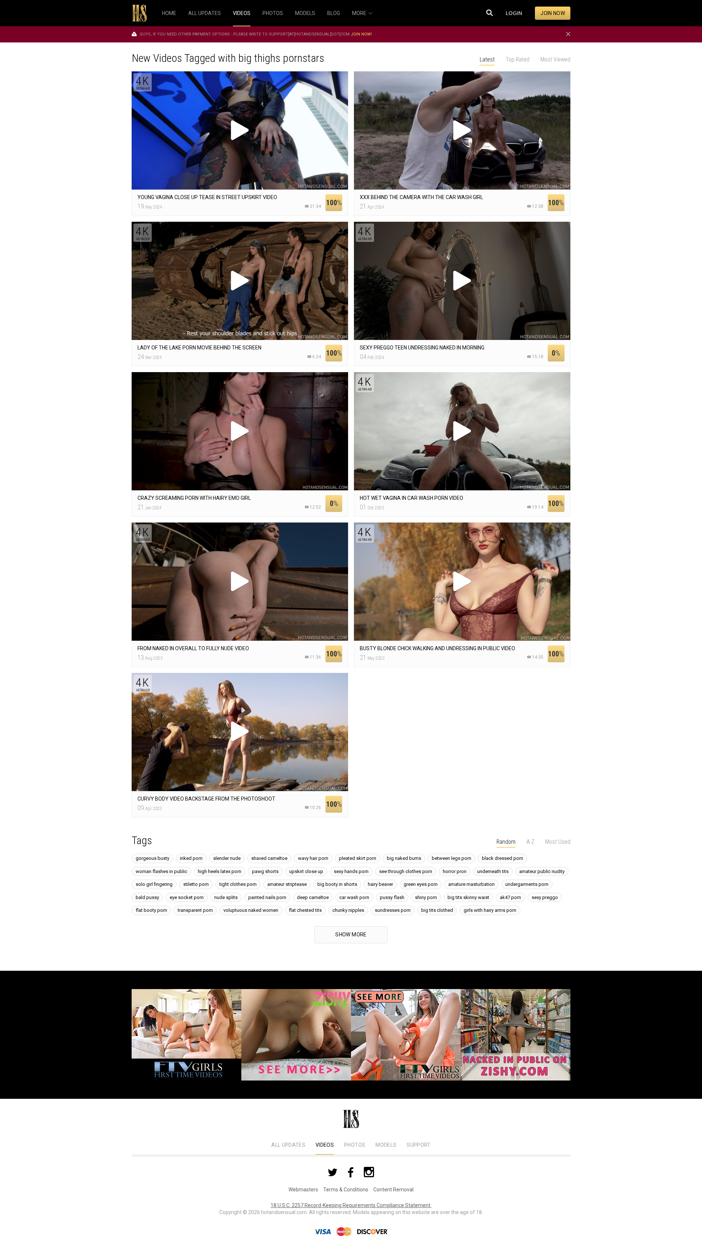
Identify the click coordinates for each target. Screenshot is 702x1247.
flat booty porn (151, 910)
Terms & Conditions (345, 1189)
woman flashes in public (161, 871)
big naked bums (404, 858)
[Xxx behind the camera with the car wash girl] (462, 130)
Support (418, 1145)
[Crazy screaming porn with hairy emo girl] (240, 431)
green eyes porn (421, 884)
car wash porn (354, 897)
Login (514, 13)
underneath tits (493, 871)
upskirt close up (306, 871)
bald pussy (147, 897)
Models (385, 1145)
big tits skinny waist (468, 897)
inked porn (191, 858)
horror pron (455, 871)
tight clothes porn (238, 884)
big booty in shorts (337, 884)
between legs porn (451, 858)
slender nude (227, 858)
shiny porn (426, 897)
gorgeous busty (152, 858)
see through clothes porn (405, 871)
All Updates (288, 1145)
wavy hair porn (313, 858)
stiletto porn (196, 884)
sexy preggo (545, 897)
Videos (325, 1145)
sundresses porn (393, 910)
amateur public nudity (542, 871)
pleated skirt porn (357, 858)
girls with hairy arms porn (490, 910)
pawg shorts (265, 871)
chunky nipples (348, 910)
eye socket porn (187, 897)
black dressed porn (502, 858)
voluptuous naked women (250, 910)
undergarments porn (526, 884)
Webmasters (303, 1189)
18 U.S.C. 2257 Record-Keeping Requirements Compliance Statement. (351, 1205)
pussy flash (392, 897)
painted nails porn (267, 897)
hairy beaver (380, 884)
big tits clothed (437, 910)
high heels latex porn (219, 871)
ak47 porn (510, 897)
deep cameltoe (313, 897)
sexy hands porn (351, 871)
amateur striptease (287, 884)
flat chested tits (305, 910)
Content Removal (393, 1189)
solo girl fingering (154, 884)
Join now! (361, 34)
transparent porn (195, 910)
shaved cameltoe (269, 858)
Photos (354, 1145)
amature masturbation (471, 884)
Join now (552, 13)
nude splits (226, 897)
